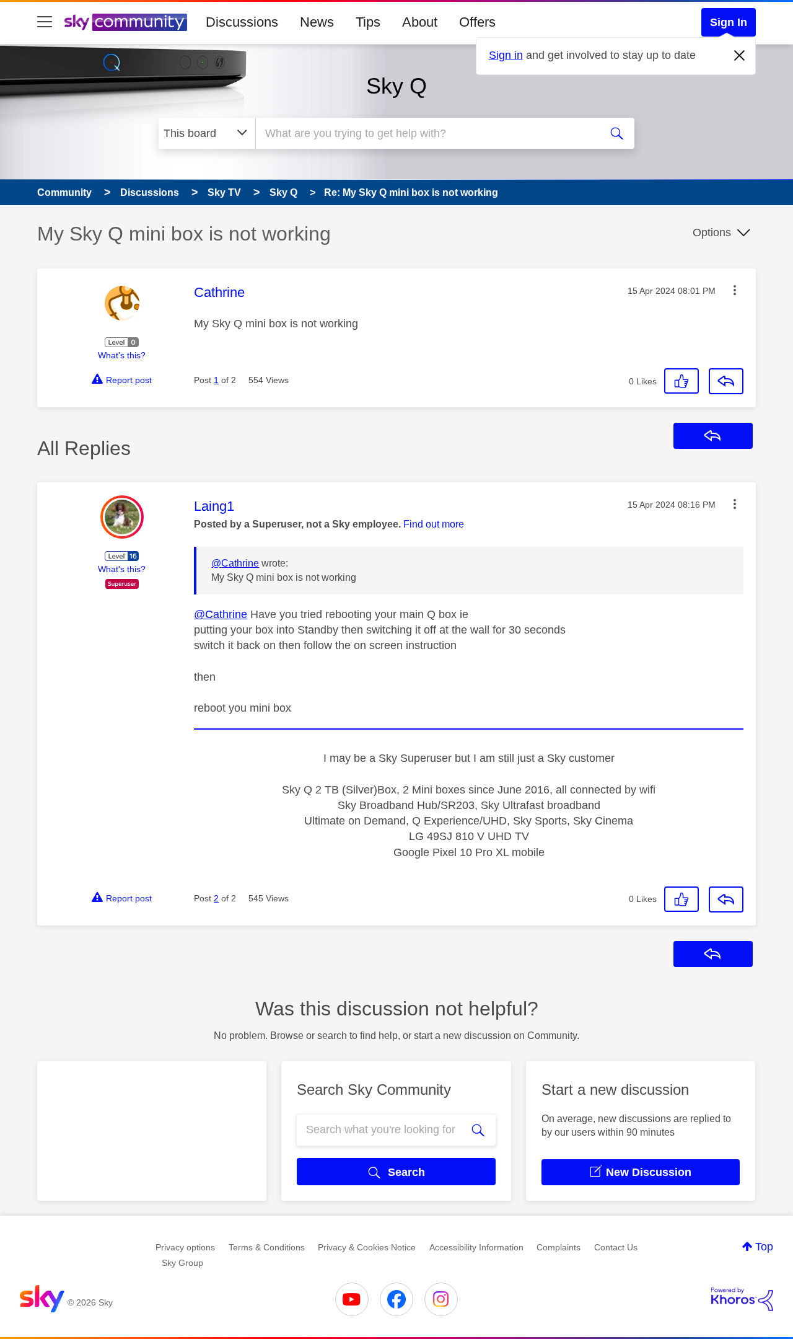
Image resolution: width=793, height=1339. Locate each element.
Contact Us (615, 1247)
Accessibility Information (476, 1247)
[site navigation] (44, 22)
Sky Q (396, 86)
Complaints (559, 1247)
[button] (734, 290)
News (317, 22)
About (419, 22)
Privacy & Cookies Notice (367, 1247)
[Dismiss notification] (740, 56)
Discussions (242, 22)
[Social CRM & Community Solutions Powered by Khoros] (742, 1299)
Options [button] (712, 232)
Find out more (433, 524)
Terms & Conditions (267, 1247)
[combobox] (426, 133)
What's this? (122, 355)
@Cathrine (235, 563)
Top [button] (764, 1246)
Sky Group (182, 1263)
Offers (477, 22)
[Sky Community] (125, 22)
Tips (368, 22)
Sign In (728, 22)
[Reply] (726, 381)
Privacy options (185, 1247)
